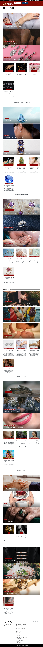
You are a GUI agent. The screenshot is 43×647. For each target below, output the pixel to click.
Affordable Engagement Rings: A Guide (22, 259)
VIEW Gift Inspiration (21, 376)
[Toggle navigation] (39, 8)
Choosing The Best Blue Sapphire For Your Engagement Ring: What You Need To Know (9, 93)
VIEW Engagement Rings (21, 285)
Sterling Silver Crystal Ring (34, 351)
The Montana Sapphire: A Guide (9, 186)
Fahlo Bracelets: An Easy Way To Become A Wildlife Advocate (21, 442)
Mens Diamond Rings (21, 535)
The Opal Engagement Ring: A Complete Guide (34, 259)
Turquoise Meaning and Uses (9, 167)
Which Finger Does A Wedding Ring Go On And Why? (9, 608)
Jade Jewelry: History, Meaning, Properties (21, 167)
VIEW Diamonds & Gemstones (21, 194)
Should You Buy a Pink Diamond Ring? (9, 278)
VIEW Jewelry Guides (21, 470)
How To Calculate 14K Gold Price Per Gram (22, 73)
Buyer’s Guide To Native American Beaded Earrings (8, 462)
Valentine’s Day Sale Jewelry (34, 73)
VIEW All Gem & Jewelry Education (21, 102)
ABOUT (31, 8)
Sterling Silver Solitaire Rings (9, 259)
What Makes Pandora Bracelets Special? (21, 351)
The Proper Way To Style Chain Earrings (34, 441)
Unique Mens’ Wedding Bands (9, 535)
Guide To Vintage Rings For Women (9, 73)
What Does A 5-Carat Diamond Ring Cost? (34, 167)
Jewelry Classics (8, 369)
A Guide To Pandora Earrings (8, 351)
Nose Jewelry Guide (9, 441)
